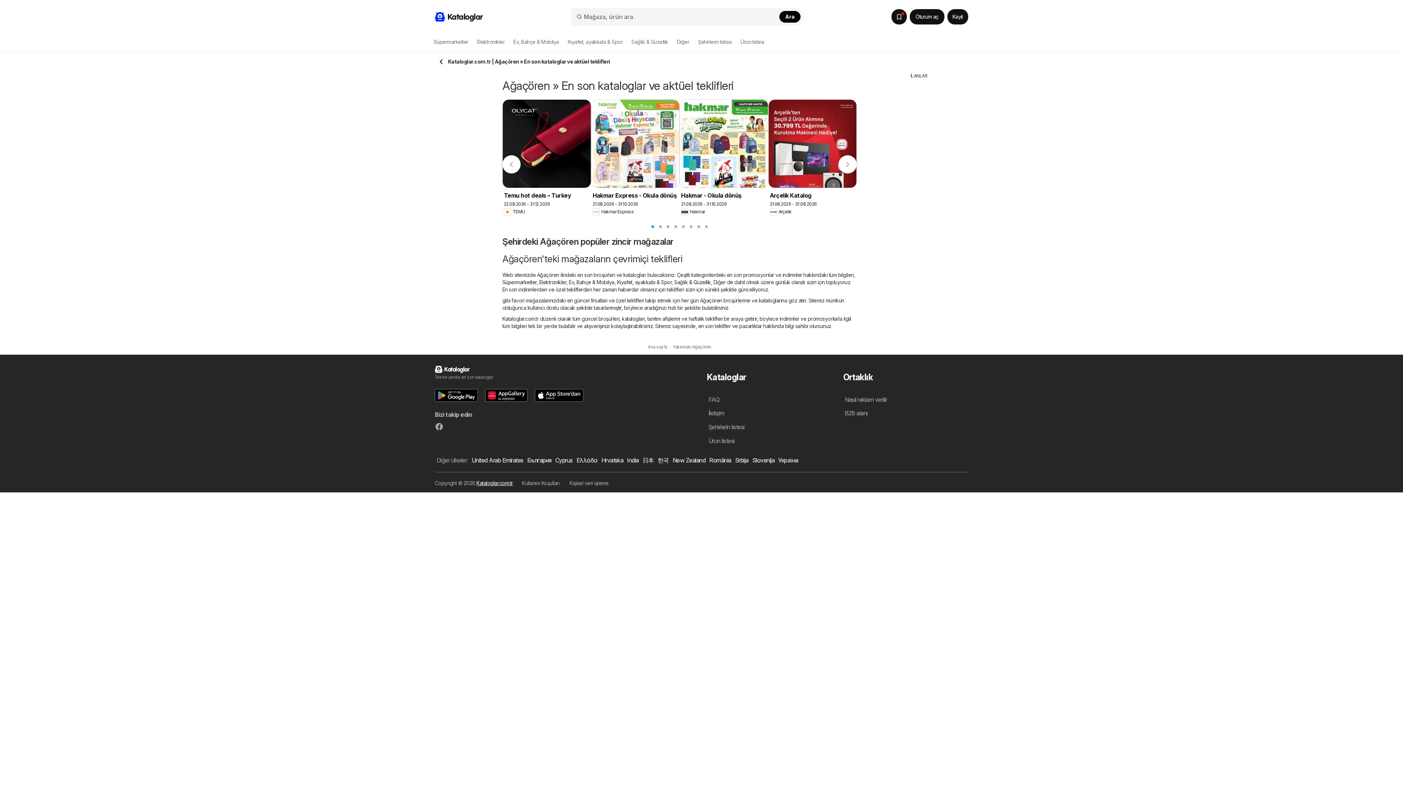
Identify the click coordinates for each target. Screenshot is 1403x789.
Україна (788, 460)
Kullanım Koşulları (540, 483)
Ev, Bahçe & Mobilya (591, 282)
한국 (663, 460)
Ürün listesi (752, 42)
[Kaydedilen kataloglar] (899, 16)
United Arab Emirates (498, 460)
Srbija (742, 460)
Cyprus (564, 460)
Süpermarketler (519, 282)
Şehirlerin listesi (715, 42)
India (633, 460)
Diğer (720, 282)
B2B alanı (856, 413)
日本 (648, 460)
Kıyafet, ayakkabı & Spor (644, 282)
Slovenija (763, 460)
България (539, 460)
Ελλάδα (587, 460)
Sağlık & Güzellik (692, 282)
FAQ (713, 399)
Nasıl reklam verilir (866, 399)
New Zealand (689, 460)
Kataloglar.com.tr (494, 483)
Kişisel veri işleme (589, 483)
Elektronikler (552, 282)
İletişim (716, 413)
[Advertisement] (919, 188)
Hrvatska (612, 460)
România (720, 460)
